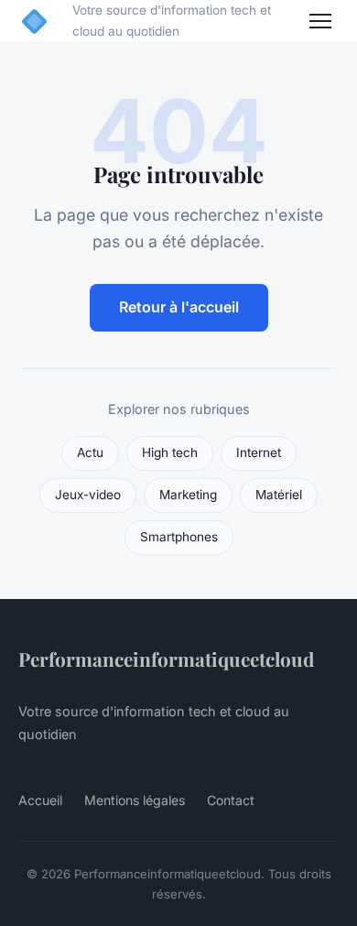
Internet (258, 452)
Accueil (40, 800)
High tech (170, 452)
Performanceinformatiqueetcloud (166, 658)
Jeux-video (88, 494)
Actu (90, 452)
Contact (230, 800)
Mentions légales (134, 800)
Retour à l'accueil (179, 307)
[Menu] (320, 21)
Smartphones (179, 536)
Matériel (278, 494)
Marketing (188, 494)
